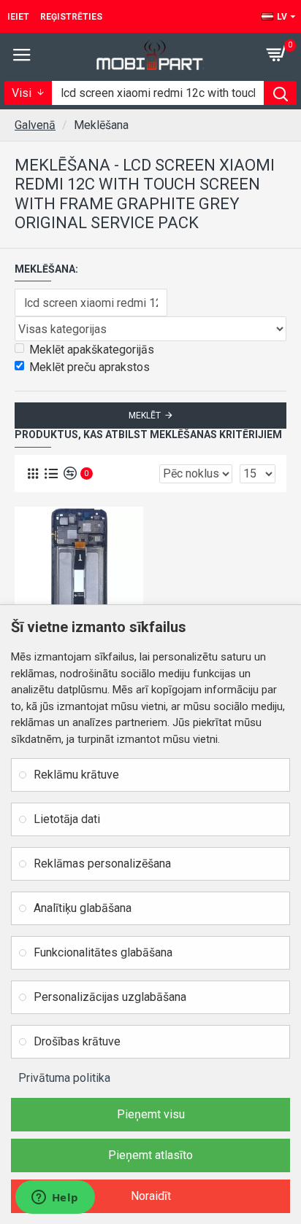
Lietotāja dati (67, 819)
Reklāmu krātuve (76, 774)
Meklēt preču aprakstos (89, 367)
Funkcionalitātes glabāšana (103, 952)
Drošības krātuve (77, 1041)
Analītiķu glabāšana (83, 908)
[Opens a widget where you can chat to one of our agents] (55, 1198)
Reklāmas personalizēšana (102, 863)
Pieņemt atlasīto (150, 1155)
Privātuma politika (64, 1078)
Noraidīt (151, 1196)
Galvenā (35, 125)
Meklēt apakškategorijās (91, 349)
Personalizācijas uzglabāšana (110, 997)
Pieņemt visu (151, 1114)
